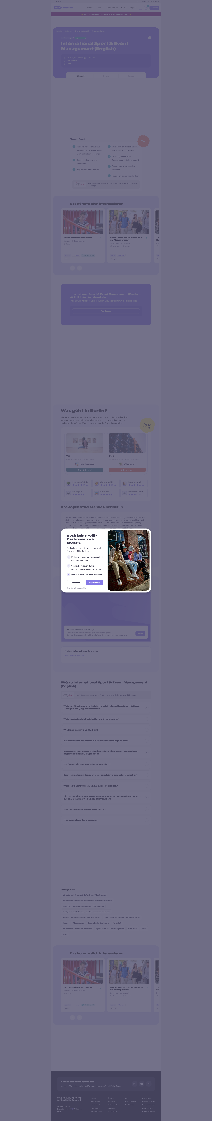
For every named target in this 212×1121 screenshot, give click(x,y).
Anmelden (76, 582)
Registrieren (94, 582)
